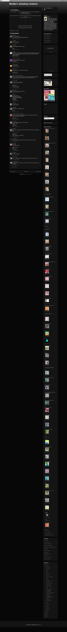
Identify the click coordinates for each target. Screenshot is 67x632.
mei (47, 603)
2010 (46, 612)
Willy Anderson (48, 345)
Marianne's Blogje (48, 246)
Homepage (26, 171)
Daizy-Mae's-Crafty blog (49, 196)
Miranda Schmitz (48, 298)
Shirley (46, 352)
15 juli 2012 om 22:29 (15, 119)
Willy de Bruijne (48, 323)
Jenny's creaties (48, 461)
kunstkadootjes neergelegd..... (49, 591)
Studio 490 (47, 316)
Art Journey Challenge (47, 543)
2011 (46, 611)
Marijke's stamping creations (23, 4)
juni (46, 602)
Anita (13, 128)
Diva (46, 578)
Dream (47, 572)
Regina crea (47, 239)
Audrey (46, 172)
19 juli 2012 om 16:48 (15, 159)
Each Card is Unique (48, 429)
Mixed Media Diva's (47, 42)
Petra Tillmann (47, 414)
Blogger (40, 624)
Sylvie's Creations (48, 407)
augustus (47, 568)
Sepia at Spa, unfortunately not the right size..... (50, 596)
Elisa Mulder (14, 161)
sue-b (13, 40)
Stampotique (46, 552)
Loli (13, 51)
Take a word (46, 555)
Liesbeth (46, 150)
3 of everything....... (49, 584)
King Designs (47, 454)
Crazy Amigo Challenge (48, 545)
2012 (46, 565)
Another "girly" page (49, 576)
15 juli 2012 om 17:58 (15, 100)
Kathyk (13, 45)
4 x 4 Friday (46, 540)
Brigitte (13, 107)
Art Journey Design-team (49, 211)
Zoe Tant (13, 138)
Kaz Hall (46, 204)
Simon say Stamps (47, 550)
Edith (46, 529)
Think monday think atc (48, 557)
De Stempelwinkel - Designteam (48, 254)
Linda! (46, 512)
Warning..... (48, 575)
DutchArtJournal (46, 38)
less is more (46, 548)
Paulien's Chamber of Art (49, 377)
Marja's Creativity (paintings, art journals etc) (50, 392)
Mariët (46, 283)
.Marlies (46, 439)
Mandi (13, 143)
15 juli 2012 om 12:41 (15, 62)
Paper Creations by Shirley (16, 75)
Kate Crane (47, 157)
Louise (46, 360)
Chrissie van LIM (48, 218)
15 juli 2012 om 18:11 (15, 105)
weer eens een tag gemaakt (49, 581)
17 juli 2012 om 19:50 (15, 150)
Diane (46, 497)
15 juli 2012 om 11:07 (15, 43)
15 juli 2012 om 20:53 (15, 111)
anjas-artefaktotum (48, 276)
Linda (13, 102)
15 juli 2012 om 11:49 (15, 49)
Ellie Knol (47, 179)
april (47, 605)
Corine (46, 231)
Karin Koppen (47, 522)
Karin (13, 35)
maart (47, 606)
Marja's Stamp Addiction (49, 400)
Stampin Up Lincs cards (49, 490)
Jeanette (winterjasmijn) (49, 367)
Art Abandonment (49, 600)
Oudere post (38, 171)
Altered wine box (48, 586)
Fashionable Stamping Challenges (49, 547)
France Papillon (48, 532)
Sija (45, 436)
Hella (46, 370)
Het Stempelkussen (47, 40)
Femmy (46, 505)
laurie (13, 152)
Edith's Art (47, 468)
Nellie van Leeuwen (48, 313)
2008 (46, 615)
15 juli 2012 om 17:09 (15, 92)
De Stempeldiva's (47, 35)
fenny (46, 483)
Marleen (46, 164)
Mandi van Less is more (49, 534)
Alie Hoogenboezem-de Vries (17, 113)
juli (46, 569)
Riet (46, 135)
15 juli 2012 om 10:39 (15, 38)
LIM (17, 11)
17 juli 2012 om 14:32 (15, 141)
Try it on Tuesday (47, 559)
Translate (51, 119)
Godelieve (47, 186)
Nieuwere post (12, 171)
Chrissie (13, 121)
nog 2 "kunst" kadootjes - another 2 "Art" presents (50, 593)
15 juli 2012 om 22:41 (15, 126)
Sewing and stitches (49, 583)
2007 (46, 616)
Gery (13, 94)
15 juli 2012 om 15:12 (15, 73)
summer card (48, 573)
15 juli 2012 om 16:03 (15, 83)
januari (47, 609)
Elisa (46, 519)
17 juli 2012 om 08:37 (15, 136)
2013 (46, 564)
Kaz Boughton (47, 269)
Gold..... (47, 587)
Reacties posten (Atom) (27, 174)
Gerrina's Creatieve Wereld (50, 128)
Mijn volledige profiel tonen (48, 30)
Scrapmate (14, 64)
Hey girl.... (47, 579)
